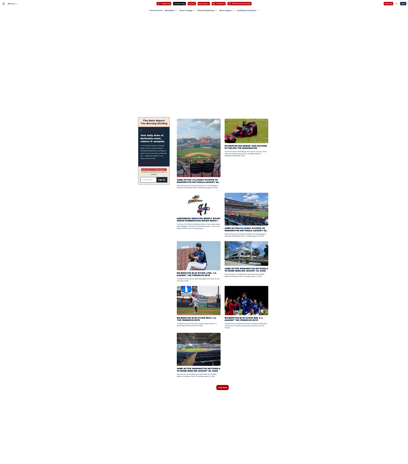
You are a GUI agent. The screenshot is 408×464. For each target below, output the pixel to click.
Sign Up (161, 180)
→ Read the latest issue (149, 162)
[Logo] (4, 4)
